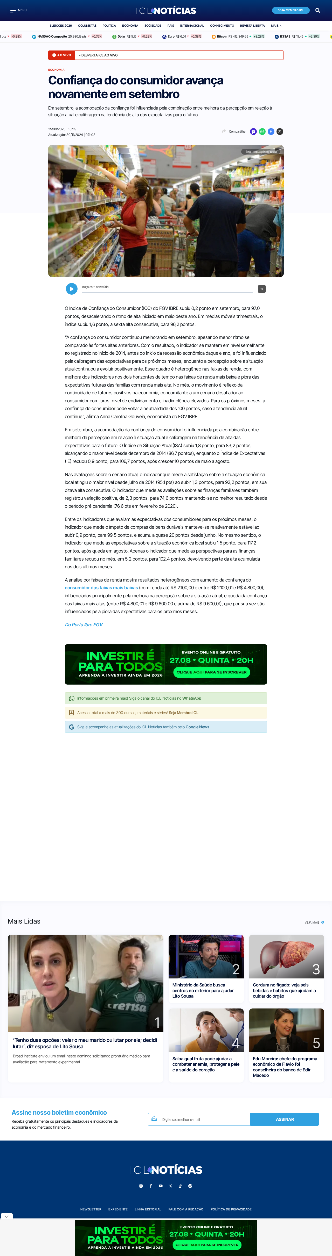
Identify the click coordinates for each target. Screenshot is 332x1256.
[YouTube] (160, 1186)
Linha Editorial (148, 1209)
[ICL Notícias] (166, 10)
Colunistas (87, 25)
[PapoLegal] (253, 131)
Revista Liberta (252, 25)
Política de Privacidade (231, 1209)
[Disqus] (166, 811)
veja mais (313, 922)
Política (109, 25)
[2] (206, 956)
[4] (206, 1030)
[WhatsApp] (262, 131)
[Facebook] (271, 131)
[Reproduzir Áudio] (72, 289)
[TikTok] (180, 1186)
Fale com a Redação (186, 1209)
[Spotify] (190, 1186)
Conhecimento (222, 25)
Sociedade (153, 25)
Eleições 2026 (61, 25)
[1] (85, 983)
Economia (130, 25)
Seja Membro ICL (291, 10)
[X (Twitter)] (279, 131)
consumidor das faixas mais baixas (101, 587)
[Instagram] (140, 1186)
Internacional (192, 25)
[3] (286, 956)
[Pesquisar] (318, 10)
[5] (286, 1030)
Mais (275, 25)
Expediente (118, 1209)
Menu (22, 10)
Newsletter (90, 1209)
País (171, 25)
